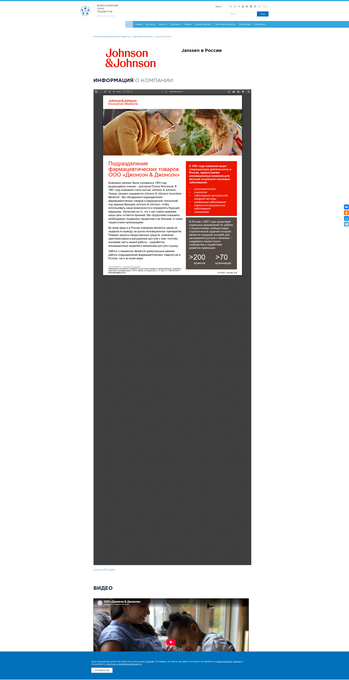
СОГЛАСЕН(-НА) (101, 670)
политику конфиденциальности (124, 664)
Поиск (262, 14)
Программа (175, 24)
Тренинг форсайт (202, 24)
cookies (150, 662)
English (266, 6)
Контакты (150, 24)
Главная (138, 24)
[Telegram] (346, 224)
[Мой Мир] (346, 218)
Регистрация (245, 24)
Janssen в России (163, 36)
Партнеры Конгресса (225, 24)
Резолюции (259, 24)
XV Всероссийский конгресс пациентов (111, 36)
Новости (162, 24)
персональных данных (228, 662)
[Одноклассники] (346, 212)
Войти (219, 6)
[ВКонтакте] (346, 206)
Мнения (187, 24)
